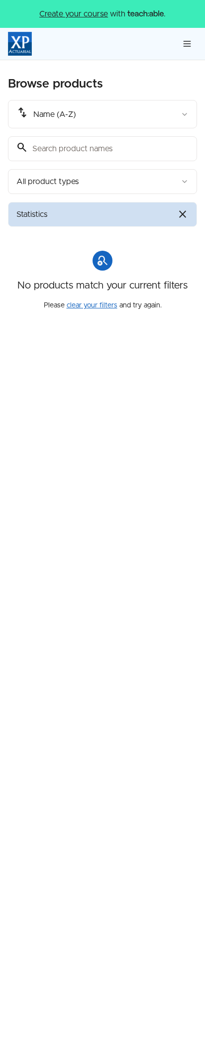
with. (102, 14)
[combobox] (102, 114)
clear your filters (92, 305)
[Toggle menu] (187, 44)
